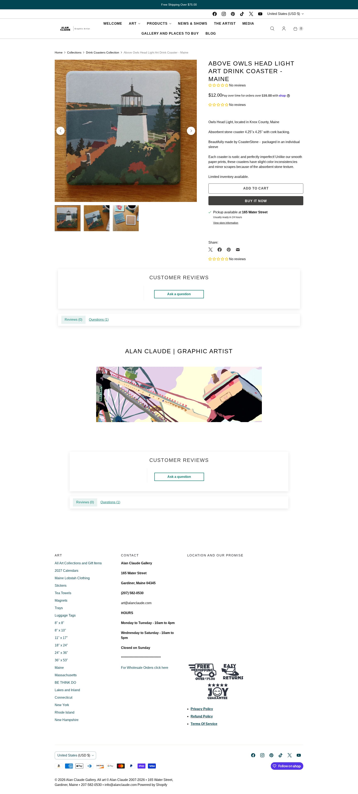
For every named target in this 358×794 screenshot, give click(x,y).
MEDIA (248, 23)
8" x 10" (60, 630)
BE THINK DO (65, 682)
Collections (74, 52)
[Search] (272, 29)
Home (59, 52)
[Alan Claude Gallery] (75, 28)
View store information (225, 223)
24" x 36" (61, 652)
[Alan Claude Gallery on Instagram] (223, 13)
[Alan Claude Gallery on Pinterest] (232, 13)
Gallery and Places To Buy (170, 33)
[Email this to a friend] (237, 249)
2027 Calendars (66, 570)
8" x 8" (59, 623)
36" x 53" (61, 660)
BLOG (211, 33)
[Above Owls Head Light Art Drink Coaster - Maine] (126, 131)
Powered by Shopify (152, 785)
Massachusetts (66, 675)
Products (157, 23)
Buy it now (256, 201)
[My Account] (284, 29)
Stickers (61, 585)
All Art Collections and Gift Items (78, 563)
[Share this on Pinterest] (228, 249)
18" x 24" (61, 645)
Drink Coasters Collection (102, 52)
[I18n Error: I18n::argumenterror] (67, 218)
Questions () (99, 319)
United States (283, 14)
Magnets (61, 600)
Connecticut (63, 697)
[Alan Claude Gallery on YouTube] (260, 13)
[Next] (191, 131)
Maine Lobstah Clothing (72, 578)
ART (133, 23)
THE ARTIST (225, 23)
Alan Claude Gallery (81, 780)
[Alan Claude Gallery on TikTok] (242, 13)
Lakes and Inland (67, 690)
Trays (59, 608)
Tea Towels (63, 593)
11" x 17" (61, 638)
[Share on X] (211, 249)
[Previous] (60, 131)
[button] (218, 85)
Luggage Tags (65, 615)
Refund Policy (202, 716)
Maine (59, 667)
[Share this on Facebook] (219, 249)
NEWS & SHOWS (192, 23)
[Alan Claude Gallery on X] (251, 13)
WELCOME (112, 23)
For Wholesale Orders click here (144, 667)
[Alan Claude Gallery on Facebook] (214, 13)
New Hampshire (67, 720)
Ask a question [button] (179, 294)
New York (62, 705)
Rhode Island (64, 712)
